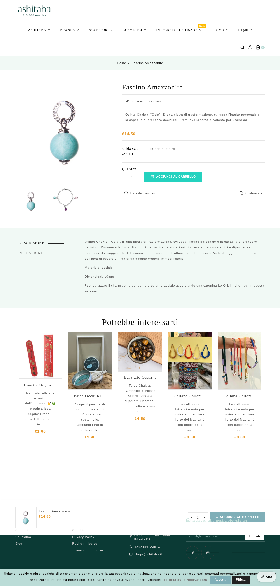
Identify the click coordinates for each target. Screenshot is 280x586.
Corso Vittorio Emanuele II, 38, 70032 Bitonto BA (154, 535)
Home (121, 63)
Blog (18, 543)
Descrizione (31, 243)
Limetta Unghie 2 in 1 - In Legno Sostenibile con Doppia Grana (40, 385)
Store (19, 550)
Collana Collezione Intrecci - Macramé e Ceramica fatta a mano (240, 396)
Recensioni (30, 253)
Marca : (132, 148)
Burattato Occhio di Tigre (140, 377)
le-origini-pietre (162, 148)
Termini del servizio (87, 550)
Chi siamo (23, 537)
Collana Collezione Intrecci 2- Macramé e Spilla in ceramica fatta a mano (190, 396)
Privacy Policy (83, 537)
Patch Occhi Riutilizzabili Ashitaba (90, 396)
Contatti (21, 530)
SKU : (130, 154)
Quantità (129, 169)
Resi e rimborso (84, 543)
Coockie (78, 530)
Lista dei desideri (142, 193)
